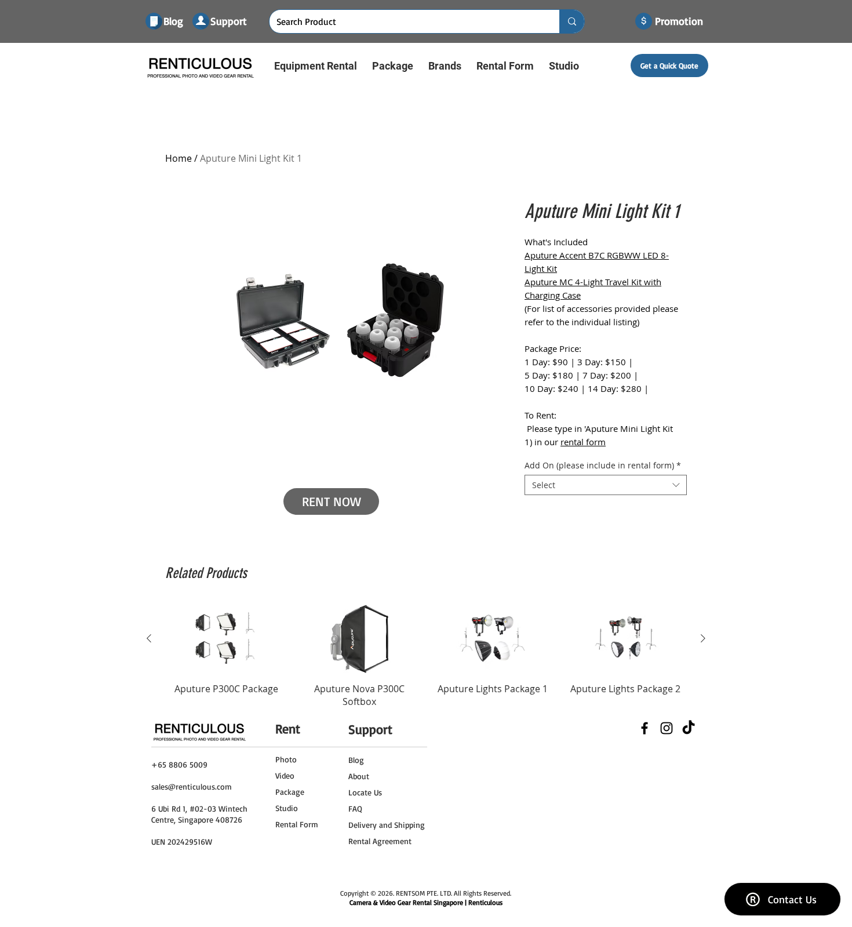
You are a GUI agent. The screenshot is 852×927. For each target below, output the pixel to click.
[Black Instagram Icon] (666, 728)
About (358, 776)
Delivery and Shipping (386, 825)
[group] (426, 656)
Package (289, 792)
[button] (316, 65)
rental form (583, 442)
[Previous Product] (149, 638)
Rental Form (296, 824)
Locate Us (365, 792)
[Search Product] (571, 21)
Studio (286, 808)
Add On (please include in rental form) (603, 465)
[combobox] (606, 485)
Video (284, 775)
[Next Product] (703, 638)
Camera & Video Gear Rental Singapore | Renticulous (426, 902)
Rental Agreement (380, 841)
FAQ (355, 808)
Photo (286, 759)
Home (178, 158)
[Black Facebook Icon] (644, 728)
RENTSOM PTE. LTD (423, 893)
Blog (356, 760)
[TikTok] (688, 728)
